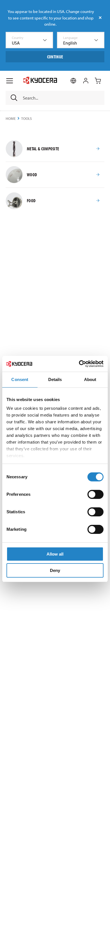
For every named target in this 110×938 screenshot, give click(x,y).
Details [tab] (55, 379)
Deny (55, 570)
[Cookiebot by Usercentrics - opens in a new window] (79, 363)
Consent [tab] (19, 379)
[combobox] (29, 40)
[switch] (95, 494)
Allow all (55, 554)
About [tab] (90, 379)
